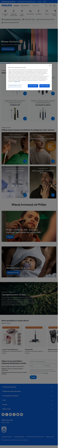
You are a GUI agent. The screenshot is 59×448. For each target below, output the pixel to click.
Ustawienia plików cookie (14, 86)
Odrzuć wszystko (33, 86)
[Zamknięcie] (50, 65)
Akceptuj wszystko (44, 86)
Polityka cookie (17, 81)
